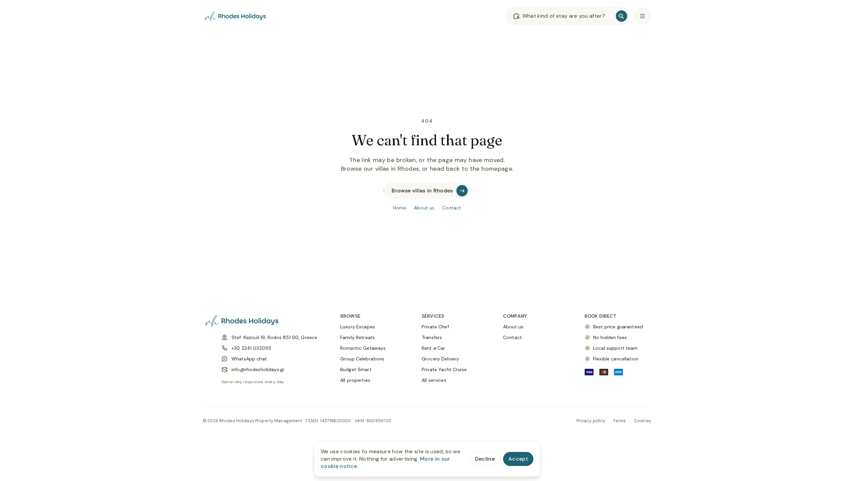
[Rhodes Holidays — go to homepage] (236, 16)
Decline (485, 458)
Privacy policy (590, 421)
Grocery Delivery (440, 359)
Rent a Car (433, 348)
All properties (355, 380)
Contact (451, 208)
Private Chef (435, 327)
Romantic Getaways (363, 348)
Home (399, 208)
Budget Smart (356, 369)
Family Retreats (357, 337)
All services (434, 380)
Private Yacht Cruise (444, 369)
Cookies (642, 421)
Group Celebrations (362, 359)
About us (424, 208)
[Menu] (642, 16)
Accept (518, 458)
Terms (619, 421)
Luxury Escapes (357, 327)
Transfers (432, 337)
